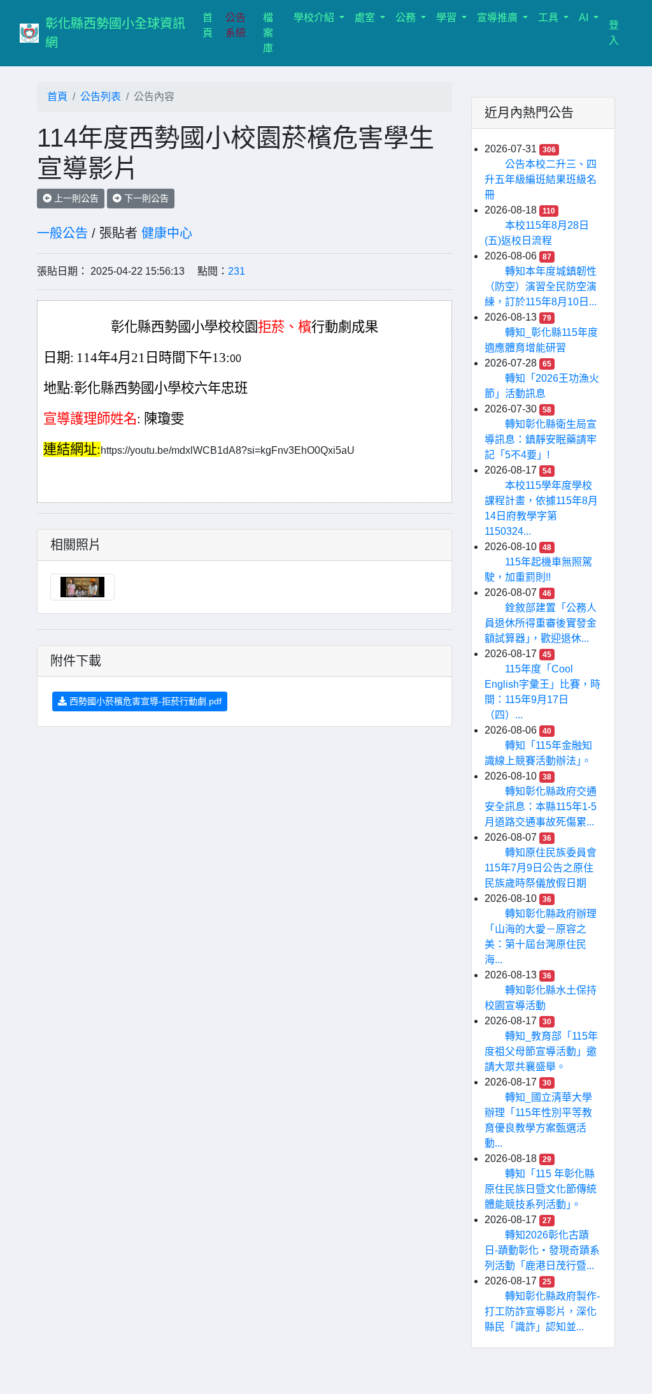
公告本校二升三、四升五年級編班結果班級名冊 (541, 179)
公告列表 (100, 96)
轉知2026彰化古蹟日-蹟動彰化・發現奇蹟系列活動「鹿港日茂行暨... (542, 1250)
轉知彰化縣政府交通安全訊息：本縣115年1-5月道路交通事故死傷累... (541, 806)
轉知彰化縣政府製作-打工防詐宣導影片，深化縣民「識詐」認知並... (542, 1311)
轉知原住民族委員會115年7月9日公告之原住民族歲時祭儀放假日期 (541, 868)
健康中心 (166, 233)
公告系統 (235, 25)
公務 (406, 17)
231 (236, 271)
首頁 (211, 25)
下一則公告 (145, 198)
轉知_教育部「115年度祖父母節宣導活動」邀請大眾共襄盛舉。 (541, 1051)
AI (585, 17)
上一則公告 (75, 198)
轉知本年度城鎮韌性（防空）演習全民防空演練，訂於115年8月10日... (541, 286)
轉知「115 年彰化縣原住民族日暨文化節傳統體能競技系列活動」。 (541, 1189)
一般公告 (62, 233)
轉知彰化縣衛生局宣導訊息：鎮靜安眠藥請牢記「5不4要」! (541, 439)
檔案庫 (268, 33)
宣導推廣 (498, 17)
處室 (366, 17)
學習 (447, 17)
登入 (614, 33)
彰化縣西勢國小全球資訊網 (115, 33)
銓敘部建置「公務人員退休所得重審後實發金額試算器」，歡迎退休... (541, 623)
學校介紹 (315, 17)
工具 (549, 17)
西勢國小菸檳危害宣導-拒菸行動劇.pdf (144, 701)
